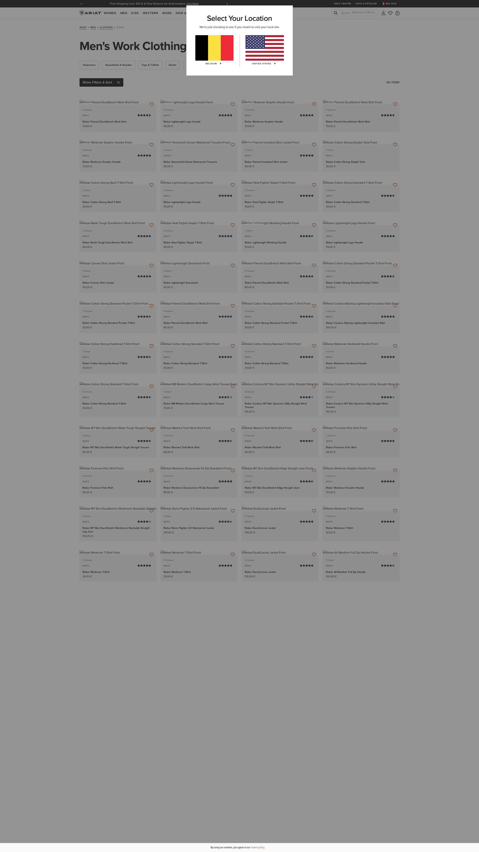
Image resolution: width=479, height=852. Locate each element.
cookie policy (257, 847)
